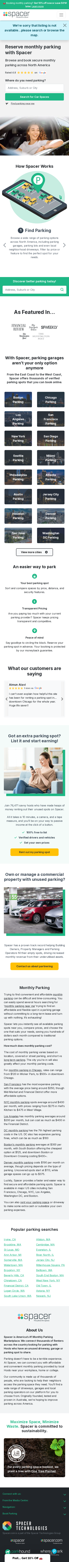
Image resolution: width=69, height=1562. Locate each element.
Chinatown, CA (13, 1280)
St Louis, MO (11, 1249)
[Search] (63, 289)
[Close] (65, 25)
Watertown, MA (13, 1265)
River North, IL (45, 1254)
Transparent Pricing (34, 608)
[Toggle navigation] (61, 15)
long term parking (14, 1059)
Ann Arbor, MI (13, 1254)
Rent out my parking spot (34, 852)
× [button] (66, 2)
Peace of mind (34, 637)
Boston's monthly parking (19, 1144)
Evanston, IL (43, 1249)
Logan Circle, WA (14, 1290)
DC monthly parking (16, 1130)
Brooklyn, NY (12, 1270)
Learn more (38, 6)
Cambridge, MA (45, 1244)
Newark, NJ (43, 1295)
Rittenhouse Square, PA (50, 1265)
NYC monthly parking (17, 1102)
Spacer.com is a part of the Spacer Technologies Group (32, 1533)
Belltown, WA (44, 1270)
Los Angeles (11, 1116)
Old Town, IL (43, 1285)
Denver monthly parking (18, 1162)
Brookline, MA (12, 1244)
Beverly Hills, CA (14, 1275)
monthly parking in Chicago (25, 1070)
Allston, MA (43, 1239)
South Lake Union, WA (17, 1295)
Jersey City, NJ (45, 1260)
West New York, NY (48, 1280)
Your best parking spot (34, 583)
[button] (27, 1558)
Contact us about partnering (34, 966)
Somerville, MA (13, 1260)
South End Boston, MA (50, 1275)
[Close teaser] (51, 1553)
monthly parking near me (19, 1006)
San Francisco (12, 1084)
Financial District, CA (16, 1285)
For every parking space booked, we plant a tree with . (33, 1469)
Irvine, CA (10, 1239)
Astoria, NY (43, 1290)
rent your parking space (34, 1202)
